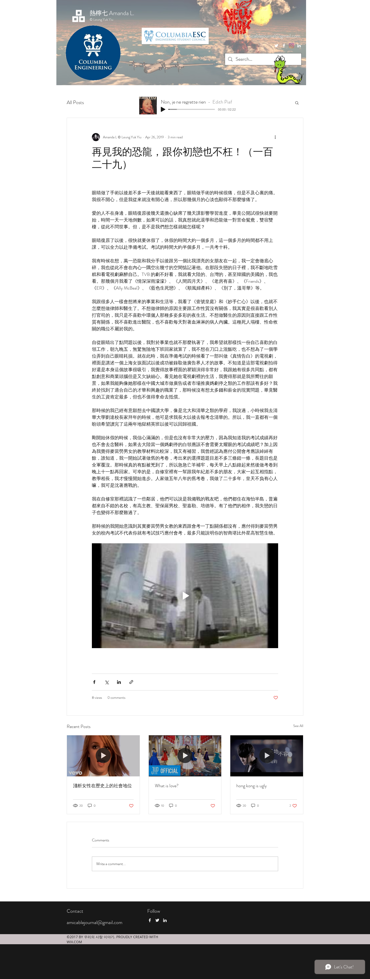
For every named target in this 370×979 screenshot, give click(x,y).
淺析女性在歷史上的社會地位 (102, 785)
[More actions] (275, 137)
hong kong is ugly (251, 785)
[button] (296, 103)
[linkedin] (299, 45)
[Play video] (185, 595)
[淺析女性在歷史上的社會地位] (103, 755)
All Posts (75, 102)
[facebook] (283, 45)
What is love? (166, 785)
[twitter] (291, 45)
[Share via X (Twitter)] (106, 682)
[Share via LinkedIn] (119, 682)
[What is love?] (185, 755)
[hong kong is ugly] (266, 755)
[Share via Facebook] (94, 682)
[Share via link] (131, 682)
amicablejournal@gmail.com (272, 36)
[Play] (163, 109)
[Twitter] (276, 45)
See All (298, 725)
